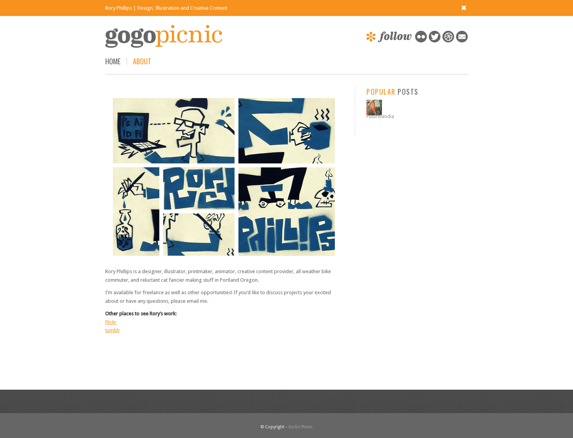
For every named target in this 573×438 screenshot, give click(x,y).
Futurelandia (380, 116)
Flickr (111, 322)
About (142, 61)
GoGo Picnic (300, 426)
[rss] (462, 41)
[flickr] (421, 41)
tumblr (112, 330)
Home (112, 61)
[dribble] (448, 41)
